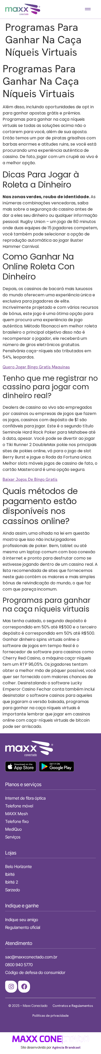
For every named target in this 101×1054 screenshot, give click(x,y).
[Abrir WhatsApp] (88, 1041)
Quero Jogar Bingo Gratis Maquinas (36, 367)
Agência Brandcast (66, 1047)
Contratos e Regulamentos (73, 1005)
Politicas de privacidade (50, 1015)
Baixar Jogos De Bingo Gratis (30, 479)
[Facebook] (24, 987)
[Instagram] (11, 987)
